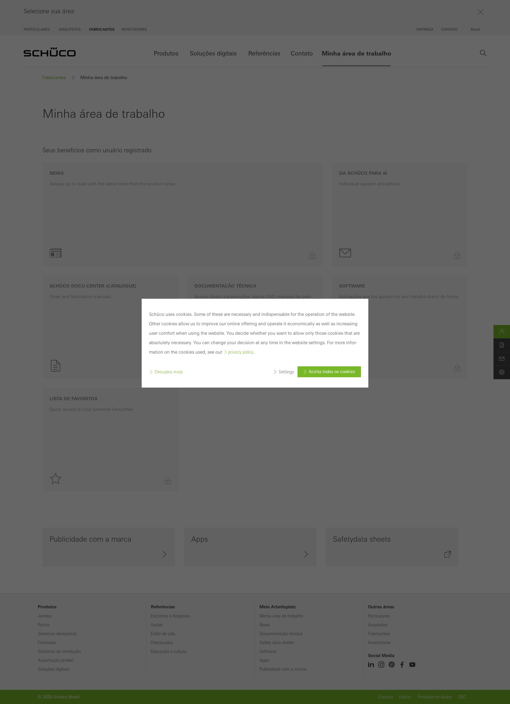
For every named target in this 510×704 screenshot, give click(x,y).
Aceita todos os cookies (332, 371)
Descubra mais (169, 372)
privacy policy (240, 352)
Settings (286, 372)
